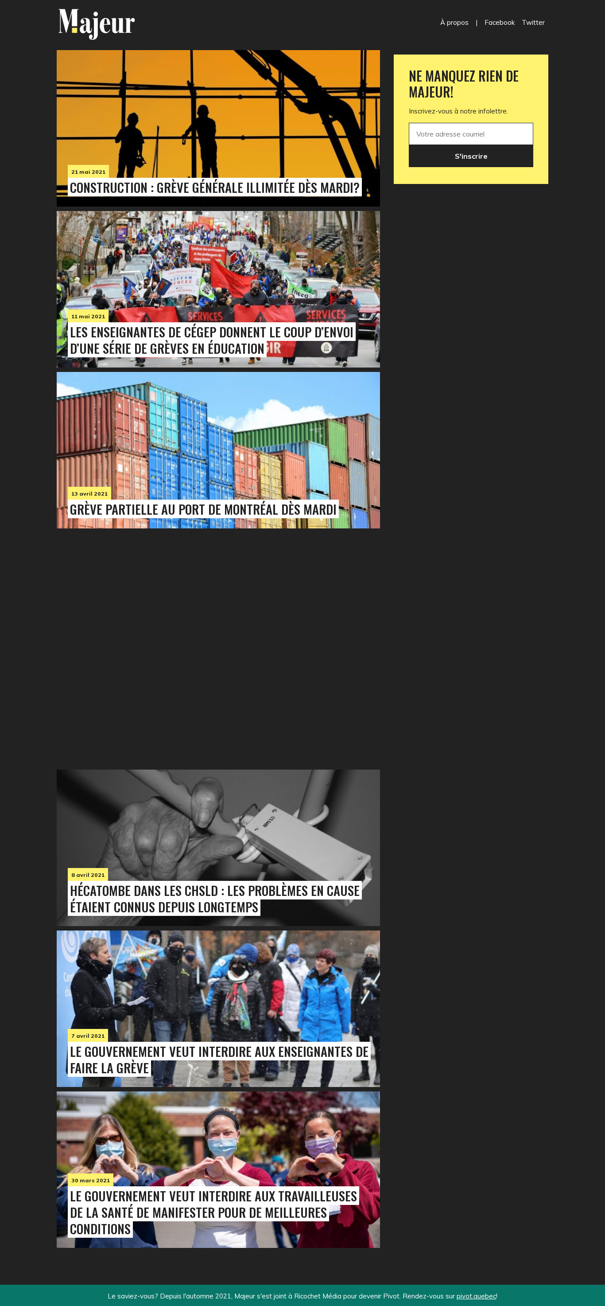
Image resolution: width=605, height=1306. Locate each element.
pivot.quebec (476, 1296)
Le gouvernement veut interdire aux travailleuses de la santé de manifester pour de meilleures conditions (213, 1212)
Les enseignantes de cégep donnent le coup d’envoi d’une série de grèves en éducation (211, 339)
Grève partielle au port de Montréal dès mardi (203, 509)
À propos (454, 22)
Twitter (533, 22)
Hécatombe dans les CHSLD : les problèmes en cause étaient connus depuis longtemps (215, 898)
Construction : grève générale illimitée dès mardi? (215, 187)
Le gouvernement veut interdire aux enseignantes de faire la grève (219, 1059)
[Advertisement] (218, 647)
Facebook (500, 22)
